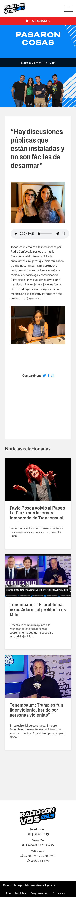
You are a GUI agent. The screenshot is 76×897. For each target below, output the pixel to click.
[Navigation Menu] (68, 8)
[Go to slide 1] (28, 104)
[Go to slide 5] (39, 104)
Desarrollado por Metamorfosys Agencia (29, 885)
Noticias (20, 893)
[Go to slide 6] (42, 104)
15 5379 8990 (39, 860)
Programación (39, 893)
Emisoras (59, 893)
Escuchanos (39, 21)
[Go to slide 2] (31, 104)
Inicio (7, 893)
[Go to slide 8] (47, 104)
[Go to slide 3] (34, 104)
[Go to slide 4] (36, 104)
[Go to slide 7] (45, 104)
